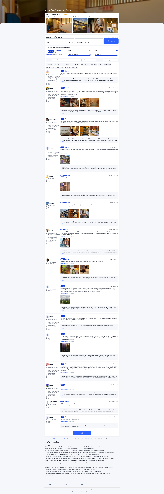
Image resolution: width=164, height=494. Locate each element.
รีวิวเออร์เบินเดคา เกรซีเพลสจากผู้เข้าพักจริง (53, 458)
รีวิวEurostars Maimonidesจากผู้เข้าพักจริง (88, 452)
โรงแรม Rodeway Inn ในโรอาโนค (79, 469)
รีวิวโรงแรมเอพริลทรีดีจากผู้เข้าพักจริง (87, 448)
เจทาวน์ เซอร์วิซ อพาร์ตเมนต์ (108, 458)
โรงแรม (51, 438)
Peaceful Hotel (88, 458)
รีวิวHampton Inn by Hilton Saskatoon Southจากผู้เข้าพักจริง (86, 454)
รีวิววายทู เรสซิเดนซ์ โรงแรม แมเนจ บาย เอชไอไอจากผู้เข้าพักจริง (92, 450)
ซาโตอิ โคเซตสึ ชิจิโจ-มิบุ (84, 438)
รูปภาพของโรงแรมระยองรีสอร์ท (84, 467)
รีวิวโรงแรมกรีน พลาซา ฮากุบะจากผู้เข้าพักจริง (84, 473)
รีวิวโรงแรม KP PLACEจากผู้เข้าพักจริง (52, 452)
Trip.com (46, 438)
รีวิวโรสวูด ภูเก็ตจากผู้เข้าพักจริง (51, 454)
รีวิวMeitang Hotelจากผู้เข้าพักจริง (72, 448)
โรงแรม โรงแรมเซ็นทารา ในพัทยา (64, 469)
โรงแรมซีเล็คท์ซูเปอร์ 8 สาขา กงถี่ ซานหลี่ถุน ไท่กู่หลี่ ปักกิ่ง (56, 462)
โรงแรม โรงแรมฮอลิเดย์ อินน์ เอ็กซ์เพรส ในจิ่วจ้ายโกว (102, 467)
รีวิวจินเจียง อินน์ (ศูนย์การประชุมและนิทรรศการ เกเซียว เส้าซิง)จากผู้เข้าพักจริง (60, 456)
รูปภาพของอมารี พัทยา (49, 467)
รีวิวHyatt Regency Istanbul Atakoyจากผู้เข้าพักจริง (73, 458)
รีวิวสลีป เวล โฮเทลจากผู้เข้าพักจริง (93, 446)
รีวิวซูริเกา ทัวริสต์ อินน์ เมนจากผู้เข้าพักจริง (106, 452)
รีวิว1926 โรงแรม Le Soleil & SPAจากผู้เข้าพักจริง (54, 448)
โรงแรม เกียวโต (75, 438)
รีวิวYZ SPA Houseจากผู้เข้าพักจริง (84, 456)
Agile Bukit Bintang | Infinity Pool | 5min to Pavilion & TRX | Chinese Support (60, 460)
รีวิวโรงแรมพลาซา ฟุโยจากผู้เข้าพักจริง (102, 473)
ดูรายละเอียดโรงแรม (88, 16)
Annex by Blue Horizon (96, 458)
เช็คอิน (48, 40)
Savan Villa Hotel (72, 462)
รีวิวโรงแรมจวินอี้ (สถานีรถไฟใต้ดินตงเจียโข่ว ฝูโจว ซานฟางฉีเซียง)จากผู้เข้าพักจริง (61, 450)
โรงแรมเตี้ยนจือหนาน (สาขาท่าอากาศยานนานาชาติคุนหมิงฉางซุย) (91, 460)
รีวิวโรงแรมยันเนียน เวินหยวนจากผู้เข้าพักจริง (70, 452)
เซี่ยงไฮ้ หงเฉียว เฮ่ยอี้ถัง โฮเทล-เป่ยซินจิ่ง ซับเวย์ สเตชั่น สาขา (57, 464)
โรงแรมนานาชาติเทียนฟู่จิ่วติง (83, 462)
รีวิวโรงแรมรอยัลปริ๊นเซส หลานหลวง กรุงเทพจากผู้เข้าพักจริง (73, 446)
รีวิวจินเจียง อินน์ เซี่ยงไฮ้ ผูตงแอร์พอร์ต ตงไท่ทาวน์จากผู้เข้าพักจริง (58, 471)
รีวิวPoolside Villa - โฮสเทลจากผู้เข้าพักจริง (100, 456)
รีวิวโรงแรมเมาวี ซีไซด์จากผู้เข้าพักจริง (52, 446)
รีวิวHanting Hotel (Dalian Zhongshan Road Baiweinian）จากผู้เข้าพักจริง (59, 473)
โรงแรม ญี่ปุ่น (57, 438)
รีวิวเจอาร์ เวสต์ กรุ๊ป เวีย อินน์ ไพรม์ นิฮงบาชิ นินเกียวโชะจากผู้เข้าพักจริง (86, 471)
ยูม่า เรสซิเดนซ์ (93, 462)
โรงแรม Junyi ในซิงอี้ (91, 469)
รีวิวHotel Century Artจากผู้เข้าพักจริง (65, 454)
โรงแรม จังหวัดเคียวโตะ (65, 438)
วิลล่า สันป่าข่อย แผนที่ (49, 475)
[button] (135, 2)
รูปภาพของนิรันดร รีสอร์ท (72, 467)
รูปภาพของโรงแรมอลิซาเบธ (60, 467)
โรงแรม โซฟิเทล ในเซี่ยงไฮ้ (50, 469)
